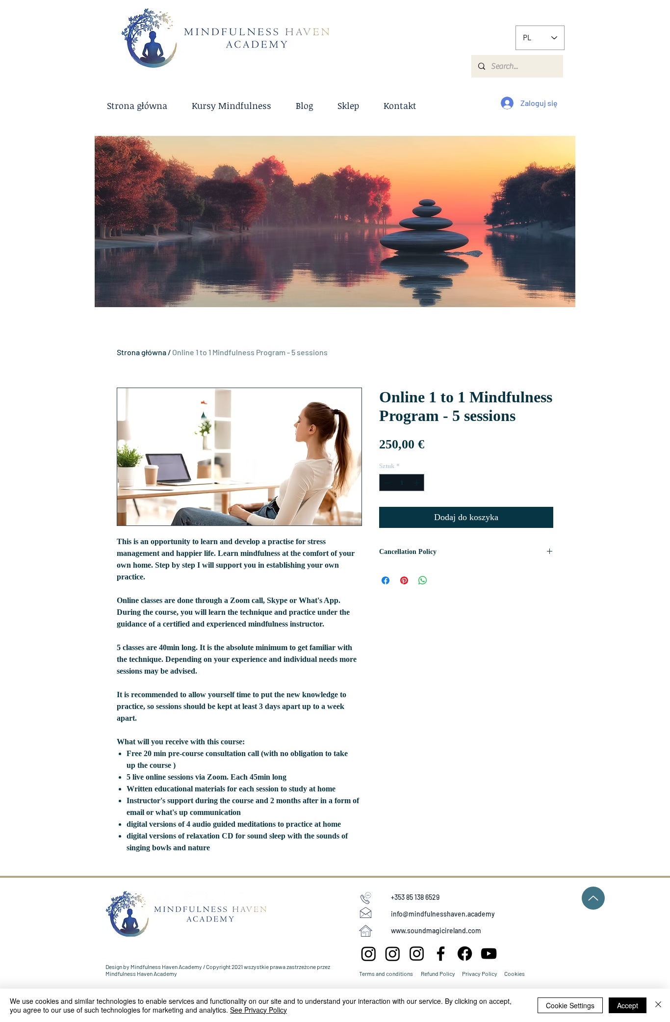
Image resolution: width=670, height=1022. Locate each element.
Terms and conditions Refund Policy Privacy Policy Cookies (442, 973)
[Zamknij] (658, 1005)
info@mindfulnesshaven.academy (443, 914)
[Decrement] (386, 482)
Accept (627, 1005)
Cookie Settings (570, 1005)
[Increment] (417, 482)
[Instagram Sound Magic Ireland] (368, 953)
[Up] (593, 898)
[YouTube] (488, 953)
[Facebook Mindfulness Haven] (464, 953)
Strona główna (141, 352)
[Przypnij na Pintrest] (404, 580)
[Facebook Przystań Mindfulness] (440, 953)
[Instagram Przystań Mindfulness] (392, 953)
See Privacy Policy (258, 1010)
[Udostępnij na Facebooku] (385, 580)
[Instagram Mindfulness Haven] (416, 953)
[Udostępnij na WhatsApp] (423, 580)
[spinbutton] (402, 482)
